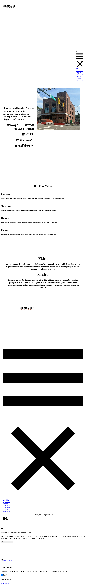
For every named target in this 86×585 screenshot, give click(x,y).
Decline (4, 542)
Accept (10, 542)
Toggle (5, 575)
